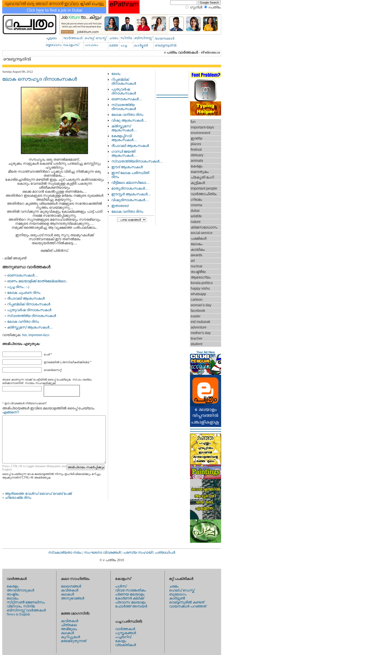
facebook (198, 310)
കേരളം (196, 166)
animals (197, 160)
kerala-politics (202, 283)
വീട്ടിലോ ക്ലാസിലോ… (130, 182)
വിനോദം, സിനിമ (21, 606)
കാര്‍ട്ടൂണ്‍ (177, 598)
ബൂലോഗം (177, 594)
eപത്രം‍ (215, 7)
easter (195, 316)
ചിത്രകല (69, 625)
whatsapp (198, 294)
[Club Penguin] (205, 373)
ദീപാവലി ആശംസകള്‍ (26, 298)
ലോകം (196, 244)
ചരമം (173, 586)
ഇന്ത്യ (196, 138)
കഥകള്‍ (67, 594)
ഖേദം (115, 74)
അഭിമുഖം (69, 629)
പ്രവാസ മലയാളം (130, 602)
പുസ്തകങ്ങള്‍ (125, 633)
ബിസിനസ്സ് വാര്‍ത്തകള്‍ (26, 610)
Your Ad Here (205, 352)
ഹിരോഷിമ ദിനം (18, 497)
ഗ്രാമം (196, 199)
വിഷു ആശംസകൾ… (129, 120)
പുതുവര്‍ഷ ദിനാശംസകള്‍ (29, 310)
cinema (196, 205)
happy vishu (200, 288)
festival (196, 149)
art (193, 260)
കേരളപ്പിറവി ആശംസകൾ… (124, 138)
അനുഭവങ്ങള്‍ (72, 598)
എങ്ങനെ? (10, 412)
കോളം (120, 641)
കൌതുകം (200, 172)
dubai (195, 210)
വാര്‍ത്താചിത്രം (204, 194)
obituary (197, 155)
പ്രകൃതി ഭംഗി (202, 177)
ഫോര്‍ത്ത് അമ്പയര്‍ (131, 606)
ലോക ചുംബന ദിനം (23, 292)
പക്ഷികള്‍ (198, 238)
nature (196, 222)
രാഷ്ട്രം (13, 594)
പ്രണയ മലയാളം (129, 594)
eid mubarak (200, 322)
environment (200, 133)
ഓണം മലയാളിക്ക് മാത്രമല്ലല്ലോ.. (37, 281)
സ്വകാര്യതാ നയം (65, 552)
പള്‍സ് (120, 586)
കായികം (198, 249)
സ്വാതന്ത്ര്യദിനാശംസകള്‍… (137, 161)
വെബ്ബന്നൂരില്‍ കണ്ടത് (186, 602)
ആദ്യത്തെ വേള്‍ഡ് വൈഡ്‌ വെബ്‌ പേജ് (38, 493)
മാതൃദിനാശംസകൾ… (129, 188)
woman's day (201, 305)
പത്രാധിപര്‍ (165, 552)
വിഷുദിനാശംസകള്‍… (130, 200)
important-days (38, 335)
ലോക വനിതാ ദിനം (23, 321)
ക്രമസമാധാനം (204, 227)
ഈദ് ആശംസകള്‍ (127, 167)
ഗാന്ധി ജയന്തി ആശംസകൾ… (124, 153)
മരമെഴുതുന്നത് (73, 641)
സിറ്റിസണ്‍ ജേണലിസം (26, 602)
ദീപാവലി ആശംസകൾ (130, 146)
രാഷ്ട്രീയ (198, 272)
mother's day (201, 333)
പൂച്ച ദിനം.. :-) (18, 287)
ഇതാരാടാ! (120, 206)
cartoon (196, 299)
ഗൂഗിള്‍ (196, 7)
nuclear (196, 266)
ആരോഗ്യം (201, 277)
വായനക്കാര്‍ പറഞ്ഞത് (187, 606)
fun (24, 335)
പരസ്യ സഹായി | (139, 552)
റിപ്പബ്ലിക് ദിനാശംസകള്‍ (28, 304)
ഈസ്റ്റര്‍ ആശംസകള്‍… (131, 194)
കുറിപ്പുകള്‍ (70, 637)
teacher (196, 338)
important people (204, 188)
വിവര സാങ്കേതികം (130, 590)
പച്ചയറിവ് (123, 637)
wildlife (196, 216)
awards (196, 255)
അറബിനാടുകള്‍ (20, 590)
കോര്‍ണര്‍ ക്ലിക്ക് (129, 598)
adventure (198, 327)
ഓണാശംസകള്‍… (22, 275)
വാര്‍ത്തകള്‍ (125, 629)
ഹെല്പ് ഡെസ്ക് (181, 590)
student (196, 344)
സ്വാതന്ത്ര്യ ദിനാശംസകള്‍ (31, 316)
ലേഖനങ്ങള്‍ (71, 586)
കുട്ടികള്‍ (198, 183)
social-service (201, 233)
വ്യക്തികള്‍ (125, 645)
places (196, 144)
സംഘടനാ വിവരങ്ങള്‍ (103, 552)
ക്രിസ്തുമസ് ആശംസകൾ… (30, 327)
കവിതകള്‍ (69, 590)
